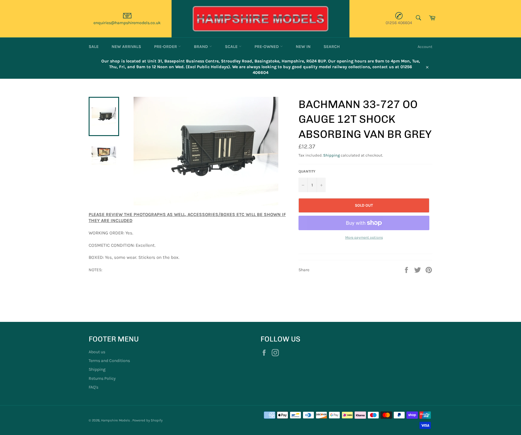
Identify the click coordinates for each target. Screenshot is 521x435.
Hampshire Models (116, 420)
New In (303, 46)
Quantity (306, 171)
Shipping (331, 155)
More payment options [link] (364, 237)
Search (332, 46)
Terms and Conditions (109, 360)
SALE (94, 46)
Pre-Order (166, 46)
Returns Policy (102, 378)
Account (425, 46)
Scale (232, 46)
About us (97, 351)
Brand (201, 46)
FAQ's (93, 387)
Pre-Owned (267, 46)
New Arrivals (126, 46)
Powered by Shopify (147, 420)
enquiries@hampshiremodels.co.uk (127, 22)
